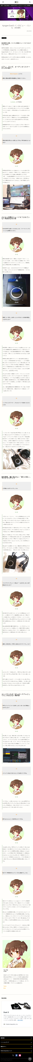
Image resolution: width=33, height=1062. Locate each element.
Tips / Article (6, 5)
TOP (2, 5)
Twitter (5, 986)
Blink (5, 988)
